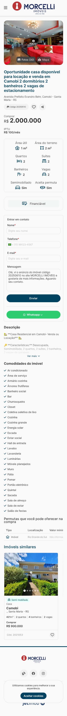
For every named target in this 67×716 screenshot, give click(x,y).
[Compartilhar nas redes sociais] (42, 107)
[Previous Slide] (7, 42)
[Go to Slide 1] (24, 591)
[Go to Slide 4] (32, 590)
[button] (33, 42)
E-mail (11, 252)
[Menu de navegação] (5, 8)
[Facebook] (33, 673)
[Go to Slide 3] (30, 590)
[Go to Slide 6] (38, 590)
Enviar (33, 298)
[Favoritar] (34, 107)
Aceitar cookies (33, 695)
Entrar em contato (18, 219)
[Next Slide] (60, 42)
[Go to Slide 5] (35, 590)
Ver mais (32, 356)
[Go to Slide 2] (27, 590)
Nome (11, 225)
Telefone (13, 238)
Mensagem (14, 266)
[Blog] (24, 673)
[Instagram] (43, 673)
